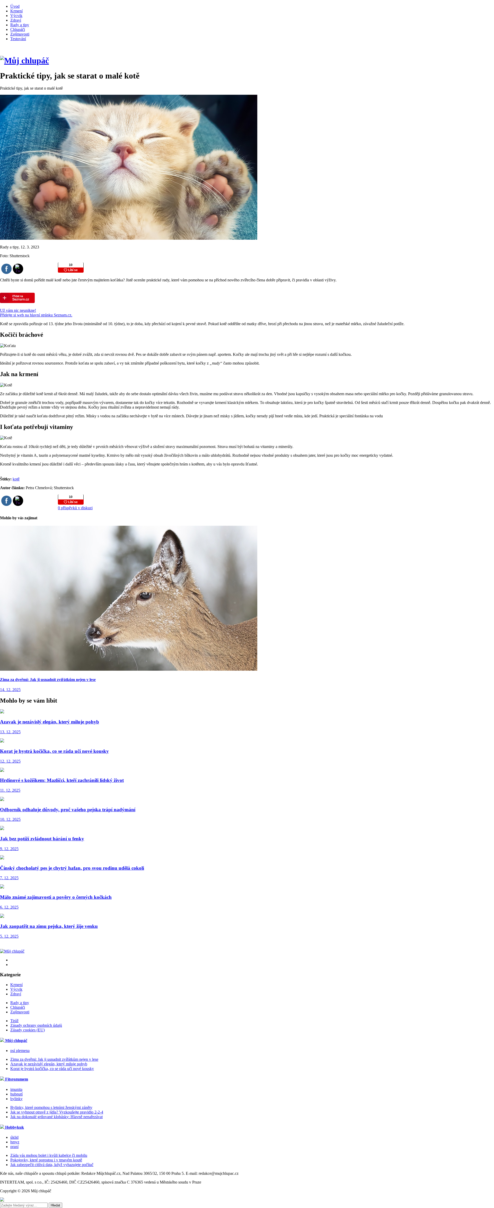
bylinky (16, 1099)
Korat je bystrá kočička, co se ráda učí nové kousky (52, 1068)
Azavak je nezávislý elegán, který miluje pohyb (48, 1064)
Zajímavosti (19, 34)
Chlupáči (17, 29)
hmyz (14, 1142)
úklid (14, 1137)
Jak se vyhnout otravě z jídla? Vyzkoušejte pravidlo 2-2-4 (56, 1112)
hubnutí (16, 1094)
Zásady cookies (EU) (27, 1030)
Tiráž (14, 1021)
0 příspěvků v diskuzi (75, 508)
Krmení (16, 11)
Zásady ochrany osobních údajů (36, 1025)
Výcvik (16, 15)
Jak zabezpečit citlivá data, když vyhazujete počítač (51, 1164)
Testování (18, 39)
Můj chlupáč (15, 1040)
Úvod (15, 6)
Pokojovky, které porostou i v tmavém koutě (46, 1160)
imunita (16, 1089)
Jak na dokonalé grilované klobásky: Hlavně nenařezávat (56, 1117)
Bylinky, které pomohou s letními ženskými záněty (51, 1107)
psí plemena (20, 1050)
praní (14, 1146)
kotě (16, 479)
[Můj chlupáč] (24, 60)
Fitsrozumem (16, 1079)
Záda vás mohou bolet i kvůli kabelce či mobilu (48, 1155)
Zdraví (15, 20)
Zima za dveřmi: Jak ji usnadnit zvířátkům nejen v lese (54, 1059)
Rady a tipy (19, 25)
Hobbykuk (14, 1127)
